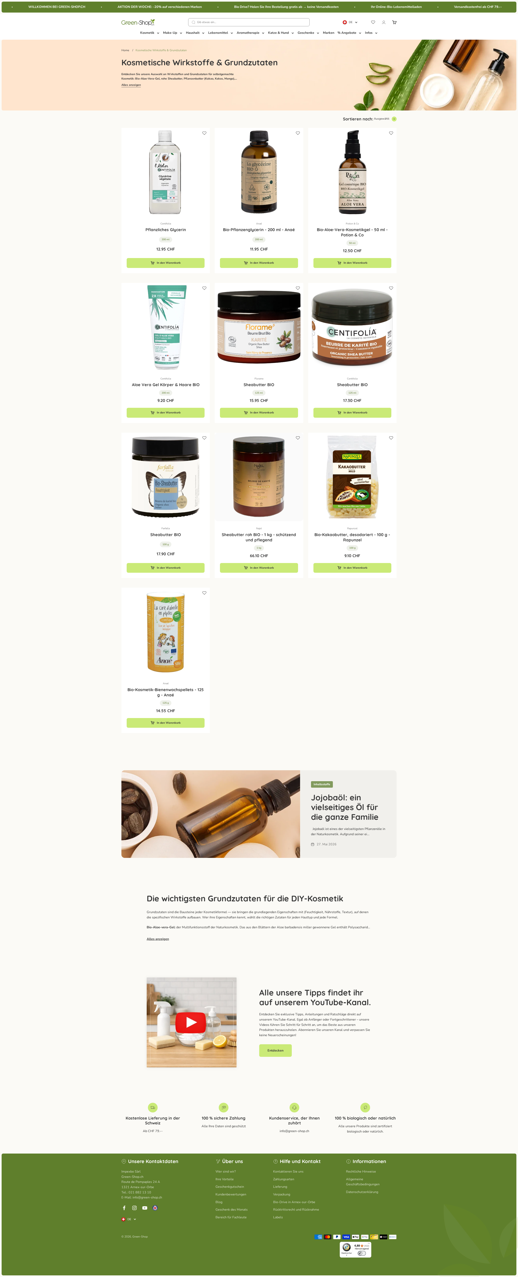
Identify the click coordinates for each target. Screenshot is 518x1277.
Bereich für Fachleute (231, 1217)
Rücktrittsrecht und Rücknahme (296, 1209)
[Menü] (368, 1244)
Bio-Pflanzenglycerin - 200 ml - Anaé (259, 229)
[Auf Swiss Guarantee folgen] (155, 1208)
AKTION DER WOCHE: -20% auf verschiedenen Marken (130, 7)
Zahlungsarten (283, 1179)
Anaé (259, 223)
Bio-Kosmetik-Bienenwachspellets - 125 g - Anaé (165, 692)
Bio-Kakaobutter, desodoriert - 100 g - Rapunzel (352, 537)
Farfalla (165, 528)
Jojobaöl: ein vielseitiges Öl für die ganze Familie (345, 807)
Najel (259, 528)
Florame (259, 378)
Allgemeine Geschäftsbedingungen (363, 1182)
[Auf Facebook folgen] (124, 1208)
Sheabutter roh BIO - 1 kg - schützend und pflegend (259, 537)
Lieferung (280, 1187)
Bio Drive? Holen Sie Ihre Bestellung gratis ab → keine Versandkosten (256, 7)
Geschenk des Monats (231, 1209)
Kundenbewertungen (230, 1194)
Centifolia (165, 223)
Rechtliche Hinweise (361, 1171)
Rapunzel (352, 528)
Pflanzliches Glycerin (165, 229)
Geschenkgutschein (229, 1187)
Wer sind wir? (225, 1171)
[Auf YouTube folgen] (145, 1208)
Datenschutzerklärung (362, 1192)
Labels (278, 1217)
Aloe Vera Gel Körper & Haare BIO (166, 384)
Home (125, 50)
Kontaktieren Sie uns (288, 1171)
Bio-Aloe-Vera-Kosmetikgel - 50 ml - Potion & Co (352, 232)
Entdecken (275, 1050)
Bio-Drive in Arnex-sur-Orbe (294, 1202)
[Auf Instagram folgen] (134, 1208)
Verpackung (281, 1194)
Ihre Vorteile (224, 1179)
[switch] (362, 1253)
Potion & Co (352, 223)
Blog (218, 1202)
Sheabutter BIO (259, 384)
